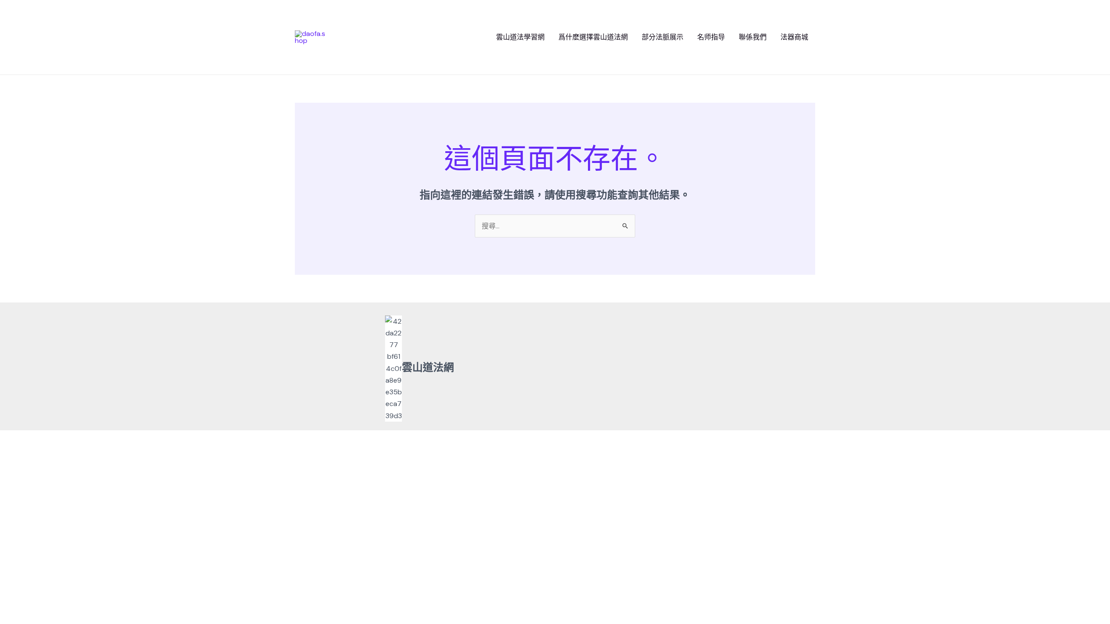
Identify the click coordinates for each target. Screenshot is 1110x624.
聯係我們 (753, 37)
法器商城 (794, 37)
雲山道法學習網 (520, 37)
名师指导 (711, 37)
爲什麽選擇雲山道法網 (593, 37)
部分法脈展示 (662, 37)
